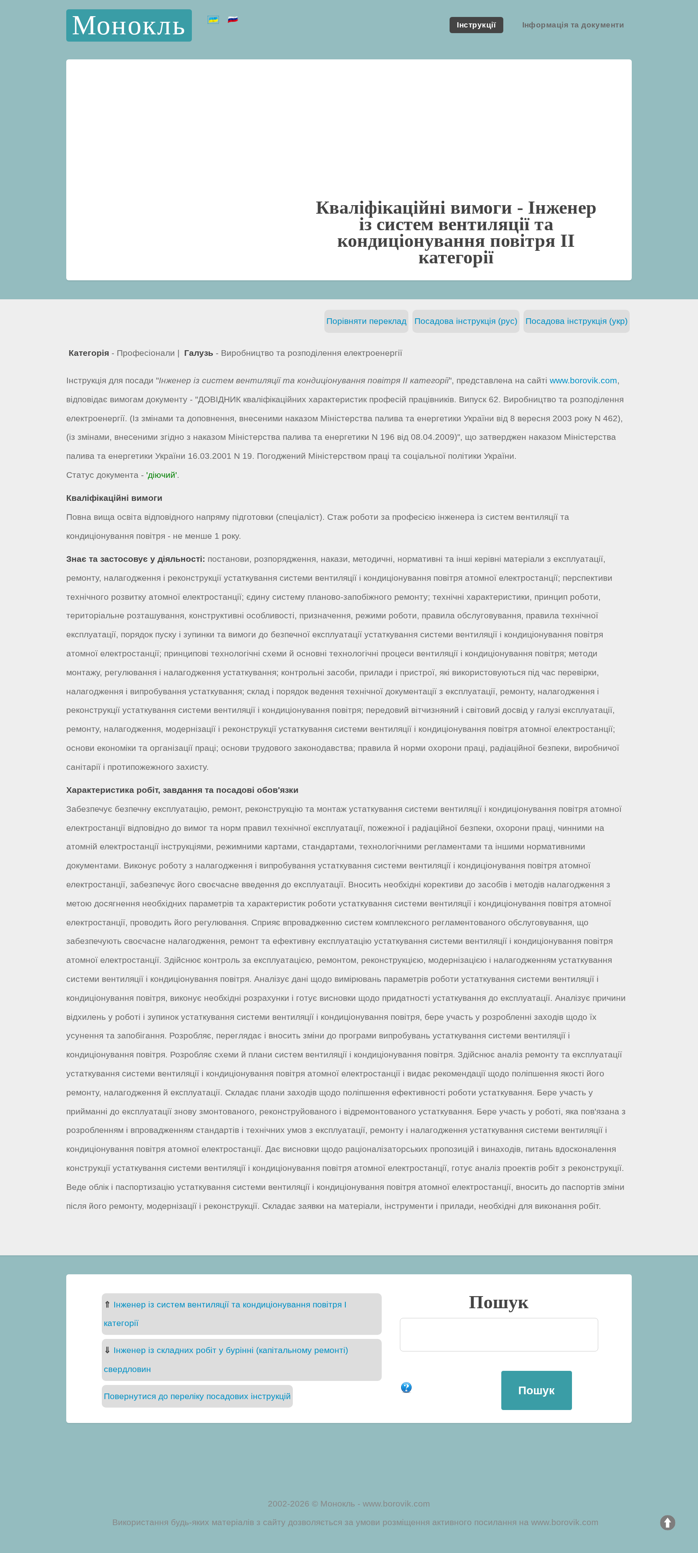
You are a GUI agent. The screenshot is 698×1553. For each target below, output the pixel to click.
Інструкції (476, 25)
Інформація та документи (573, 25)
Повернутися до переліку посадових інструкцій (197, 1396)
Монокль (129, 25)
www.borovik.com (583, 380)
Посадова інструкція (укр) (577, 321)
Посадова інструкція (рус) (465, 321)
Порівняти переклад (366, 321)
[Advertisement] (349, 136)
